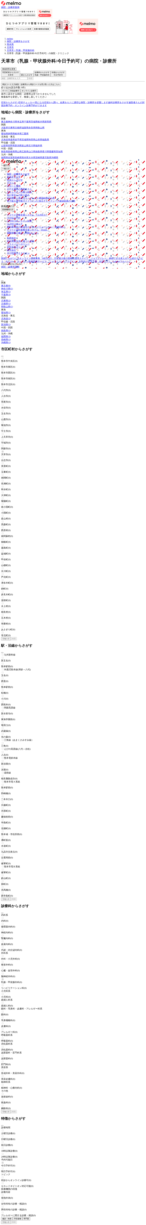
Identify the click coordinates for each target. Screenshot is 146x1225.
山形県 (38, 139)
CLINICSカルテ (15, 224)
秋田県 (32, 139)
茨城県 (34, 121)
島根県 (11, 151)
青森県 (11, 139)
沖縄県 (54, 157)
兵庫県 (11, 127)
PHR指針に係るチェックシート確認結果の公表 (31, 198)
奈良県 (32, 127)
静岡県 (11, 133)
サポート (11, 183)
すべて (5, 91)
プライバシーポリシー (18, 244)
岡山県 (18, 151)
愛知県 (4, 133)
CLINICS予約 (13, 218)
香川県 (45, 151)
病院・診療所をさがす (18, 174)
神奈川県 (12, 121)
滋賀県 (25, 127)
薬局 (17, 7)
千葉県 (27, 121)
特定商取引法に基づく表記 (20, 241)
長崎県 (18, 157)
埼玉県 (20, 121)
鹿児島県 (46, 157)
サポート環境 (14, 186)
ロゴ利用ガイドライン (18, 253)
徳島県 (38, 151)
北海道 (4, 139)
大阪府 (4, 127)
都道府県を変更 (8, 69)
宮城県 (25, 139)
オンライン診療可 (29, 91)
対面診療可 (14, 91)
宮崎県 (38, 157)
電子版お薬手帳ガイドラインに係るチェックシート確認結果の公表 (41, 201)
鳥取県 (4, 151)
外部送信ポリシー (16, 247)
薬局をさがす (14, 177)
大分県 (32, 157)
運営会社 (11, 250)
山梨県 (4, 145)
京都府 (18, 127)
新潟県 (18, 145)
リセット (6, 639)
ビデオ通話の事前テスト (19, 189)
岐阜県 (18, 133)
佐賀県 (11, 157)
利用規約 (11, 238)
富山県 (25, 145)
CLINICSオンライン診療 (19, 221)
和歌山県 (39, 127)
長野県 (11, 145)
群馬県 (47, 121)
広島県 (25, 151)
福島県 (45, 139)
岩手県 (18, 139)
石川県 (32, 145)
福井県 (38, 145)
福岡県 (4, 157)
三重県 (25, 133)
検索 (30, 78)
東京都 (4, 121)
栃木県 (41, 121)
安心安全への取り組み (18, 195)
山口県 (32, 151)
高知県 (59, 151)
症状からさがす (15, 180)
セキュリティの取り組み (19, 192)
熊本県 (25, 157)
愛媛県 (52, 151)
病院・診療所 (8, 7)
